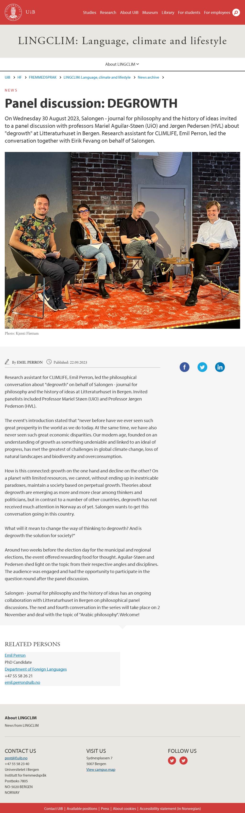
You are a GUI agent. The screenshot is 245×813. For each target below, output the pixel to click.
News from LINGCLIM (22, 725)
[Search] (236, 12)
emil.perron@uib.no (22, 682)
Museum (150, 12)
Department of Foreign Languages (36, 669)
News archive (148, 77)
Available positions (82, 808)
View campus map (100, 769)
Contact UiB (53, 808)
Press (105, 808)
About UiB (129, 12)
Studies (89, 12)
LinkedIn (220, 367)
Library (168, 12)
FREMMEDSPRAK (42, 77)
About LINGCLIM (120, 64)
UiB (7, 77)
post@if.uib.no (16, 757)
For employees (217, 12)
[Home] (14, 12)
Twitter (202, 367)
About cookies (124, 808)
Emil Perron (30, 362)
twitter (173, 761)
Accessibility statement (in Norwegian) (170, 808)
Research (108, 12)
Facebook (185, 367)
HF (19, 77)
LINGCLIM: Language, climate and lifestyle (122, 41)
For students (189, 12)
